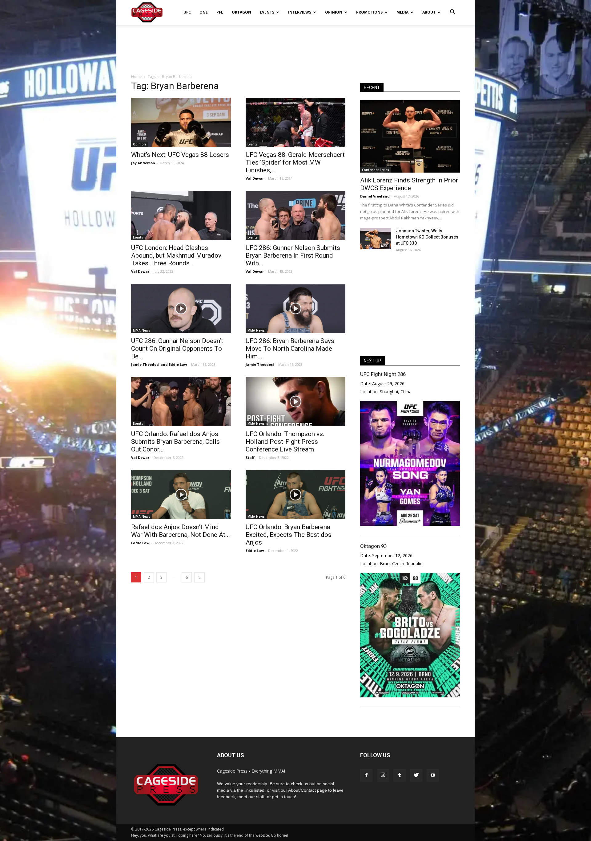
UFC (187, 12)
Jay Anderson (143, 163)
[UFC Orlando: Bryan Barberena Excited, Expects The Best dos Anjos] (295, 494)
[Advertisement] (295, 46)
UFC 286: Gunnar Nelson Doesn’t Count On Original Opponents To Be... (177, 348)
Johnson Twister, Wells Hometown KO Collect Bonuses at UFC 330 (427, 237)
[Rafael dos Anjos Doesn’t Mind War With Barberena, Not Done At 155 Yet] (181, 494)
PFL (219, 12)
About (429, 12)
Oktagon (241, 12)
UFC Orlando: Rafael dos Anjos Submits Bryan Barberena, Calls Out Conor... (175, 441)
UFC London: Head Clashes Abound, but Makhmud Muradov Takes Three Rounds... (176, 255)
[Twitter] (416, 775)
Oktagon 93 (373, 546)
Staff (250, 457)
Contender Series (375, 170)
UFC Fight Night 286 (383, 374)
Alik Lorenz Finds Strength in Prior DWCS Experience (409, 184)
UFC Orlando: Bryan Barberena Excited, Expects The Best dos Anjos (289, 534)
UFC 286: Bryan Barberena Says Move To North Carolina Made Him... (290, 348)
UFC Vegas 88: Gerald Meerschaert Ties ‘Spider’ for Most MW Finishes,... (295, 162)
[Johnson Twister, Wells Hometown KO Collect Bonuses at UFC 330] (375, 238)
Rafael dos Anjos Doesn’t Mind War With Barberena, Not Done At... (180, 530)
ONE (203, 12)
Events (267, 12)
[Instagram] (383, 775)
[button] (452, 8)
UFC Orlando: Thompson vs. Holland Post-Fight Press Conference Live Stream (285, 441)
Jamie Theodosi (145, 364)
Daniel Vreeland (375, 196)
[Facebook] (366, 775)
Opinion (333, 12)
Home (136, 76)
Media (402, 12)
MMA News (141, 330)
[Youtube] (433, 775)
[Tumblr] (399, 775)
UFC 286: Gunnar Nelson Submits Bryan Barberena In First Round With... (293, 255)
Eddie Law (178, 364)
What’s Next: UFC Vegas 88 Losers (180, 154)
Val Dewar (255, 178)
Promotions (369, 12)
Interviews (299, 12)
